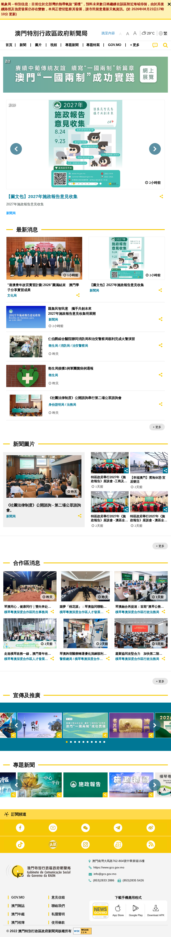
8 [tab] (96, 742)
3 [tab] (75, 742)
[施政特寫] (131, 785)
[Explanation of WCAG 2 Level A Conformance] (82, 931)
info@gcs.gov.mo (105, 874)
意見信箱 (58, 897)
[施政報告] (85, 785)
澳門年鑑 (18, 914)
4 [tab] (79, 742)
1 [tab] (67, 742)
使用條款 (58, 922)
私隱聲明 (58, 914)
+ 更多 (157, 427)
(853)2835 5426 (133, 880)
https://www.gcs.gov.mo (108, 867)
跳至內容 (108, 33)
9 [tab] (100, 742)
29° (151, 33)
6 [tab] (88, 742)
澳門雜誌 (18, 906)
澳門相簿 (18, 922)
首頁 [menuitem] (9, 45)
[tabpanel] (85, 725)
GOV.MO (17, 897)
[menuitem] (23, 45)
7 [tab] (92, 742)
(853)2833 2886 (103, 880)
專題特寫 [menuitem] (93, 45)
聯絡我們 (58, 906)
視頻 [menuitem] (53, 45)
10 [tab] (104, 742)
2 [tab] (71, 742)
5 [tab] (83, 742)
